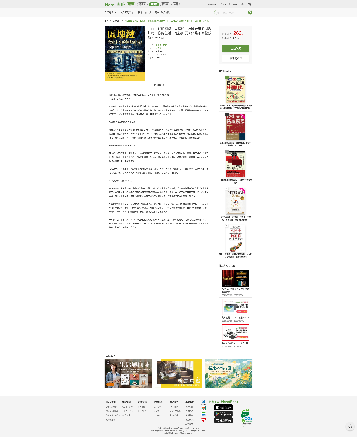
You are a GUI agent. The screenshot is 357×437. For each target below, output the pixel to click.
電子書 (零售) (127, 407)
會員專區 (157, 407)
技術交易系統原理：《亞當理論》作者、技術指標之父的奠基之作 (236, 144)
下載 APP (142, 411)
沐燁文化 (159, 48)
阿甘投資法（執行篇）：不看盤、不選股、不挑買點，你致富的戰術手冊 (236, 218)
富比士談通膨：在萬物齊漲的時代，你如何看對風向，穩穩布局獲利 (235, 255)
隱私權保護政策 (112, 411)
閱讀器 (154, 4)
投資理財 (116, 21)
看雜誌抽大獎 (144, 12)
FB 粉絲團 (174, 407)
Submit (250, 12)
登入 (222, 4)
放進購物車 (236, 58)
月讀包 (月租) (127, 411)
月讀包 (142, 4)
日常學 (165, 4)
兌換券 (242, 4)
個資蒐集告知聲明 (113, 415)
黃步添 (158, 45)
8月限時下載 (127, 12)
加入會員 (233, 4)
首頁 (106, 21)
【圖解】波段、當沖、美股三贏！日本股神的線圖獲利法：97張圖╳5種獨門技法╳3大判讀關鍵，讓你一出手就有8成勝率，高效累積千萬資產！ (235, 107)
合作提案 (189, 411)
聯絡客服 (189, 407)
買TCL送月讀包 (162, 12)
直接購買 (236, 48)
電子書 (131, 4)
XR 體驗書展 (127, 415)
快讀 (175, 4)
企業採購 (189, 415)
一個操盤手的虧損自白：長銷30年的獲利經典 (235, 181)
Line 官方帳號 (175, 411)
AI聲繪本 (189, 424)
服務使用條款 (111, 407)
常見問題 (157, 415)
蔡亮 (165, 45)
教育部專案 (190, 420)
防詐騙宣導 (110, 420)
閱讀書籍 (212, 4)
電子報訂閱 (174, 415)
